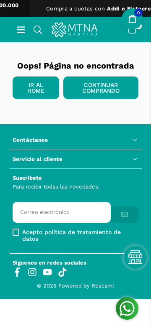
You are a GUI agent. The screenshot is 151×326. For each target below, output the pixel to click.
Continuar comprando (101, 88)
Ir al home (35, 88)
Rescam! (102, 286)
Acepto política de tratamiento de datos (71, 235)
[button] (21, 29)
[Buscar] (37, 29)
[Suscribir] (124, 214)
